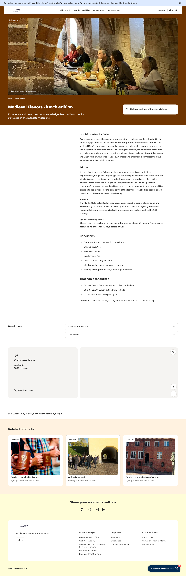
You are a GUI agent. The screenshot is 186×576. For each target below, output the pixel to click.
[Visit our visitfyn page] (89, 509)
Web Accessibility (87, 541)
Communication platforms (154, 541)
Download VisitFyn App (90, 554)
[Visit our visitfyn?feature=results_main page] (97, 509)
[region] (129, 372)
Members (115, 537)
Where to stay (114, 10)
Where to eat (99, 10)
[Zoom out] (174, 394)
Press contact (148, 537)
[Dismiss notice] (180, 3)
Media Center (148, 544)
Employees (116, 541)
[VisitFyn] (24, 525)
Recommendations (88, 550)
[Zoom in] (174, 387)
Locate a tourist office (89, 537)
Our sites (161, 10)
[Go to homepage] (16, 10)
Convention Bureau (120, 544)
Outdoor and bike (82, 10)
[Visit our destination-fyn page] (104, 509)
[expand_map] (173, 352)
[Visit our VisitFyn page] (82, 509)
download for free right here (123, 3)
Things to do (65, 10)
